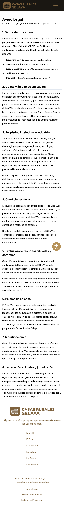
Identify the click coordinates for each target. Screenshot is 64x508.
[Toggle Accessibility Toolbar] (56, 246)
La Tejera (31, 458)
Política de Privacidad (32, 500)
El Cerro (30, 432)
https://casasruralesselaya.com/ (33, 77)
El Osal (29, 439)
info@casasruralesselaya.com (42, 69)
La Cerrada (32, 445)
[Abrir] (55, 5)
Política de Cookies (32, 494)
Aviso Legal (32, 489)
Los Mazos (32, 464)
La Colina (31, 451)
